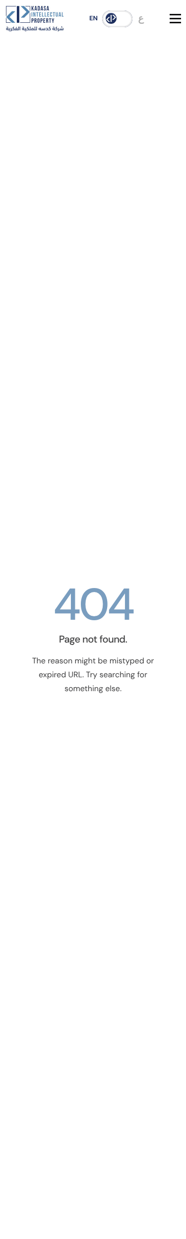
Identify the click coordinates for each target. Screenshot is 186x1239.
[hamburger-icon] (175, 18)
